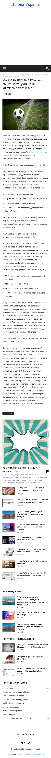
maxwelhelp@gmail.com (34, 754)
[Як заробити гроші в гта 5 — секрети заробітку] (8, 564)
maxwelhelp (6, 471)
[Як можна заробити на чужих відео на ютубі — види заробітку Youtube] (8, 552)
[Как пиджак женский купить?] (25, 442)
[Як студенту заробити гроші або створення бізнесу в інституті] (8, 491)
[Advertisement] (25, 38)
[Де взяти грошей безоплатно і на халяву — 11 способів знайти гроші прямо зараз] (8, 671)
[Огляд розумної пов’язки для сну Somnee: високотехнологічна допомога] (8, 527)
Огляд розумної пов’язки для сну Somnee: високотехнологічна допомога (31, 526)
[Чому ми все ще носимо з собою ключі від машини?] (8, 615)
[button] (4, 68)
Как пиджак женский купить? (21, 467)
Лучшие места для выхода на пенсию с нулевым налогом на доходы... (30, 514)
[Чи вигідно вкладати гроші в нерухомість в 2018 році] (8, 540)
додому (5, 74)
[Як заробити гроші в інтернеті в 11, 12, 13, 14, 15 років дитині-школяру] (8, 659)
